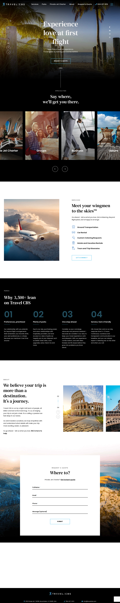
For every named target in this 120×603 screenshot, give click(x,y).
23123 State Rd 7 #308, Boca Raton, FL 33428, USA (40, 601)
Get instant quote (68, 480)
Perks (44, 4)
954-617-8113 (103, 4)
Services (34, 4)
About (71, 4)
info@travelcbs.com (90, 601)
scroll (60, 68)
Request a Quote (85, 4)
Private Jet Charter (58, 4)
